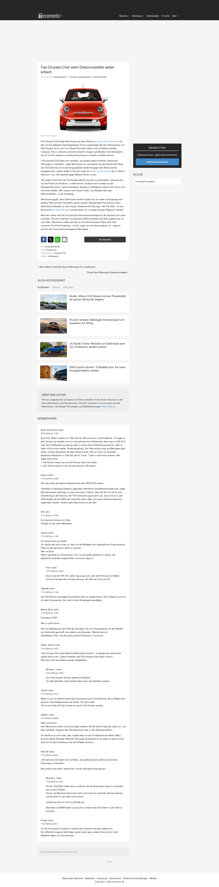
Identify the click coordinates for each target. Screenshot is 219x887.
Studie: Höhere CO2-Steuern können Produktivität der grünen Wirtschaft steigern (97, 297)
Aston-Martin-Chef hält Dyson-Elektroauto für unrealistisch (67, 266)
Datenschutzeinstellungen (135, 878)
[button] (44, 239)
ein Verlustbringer (60, 209)
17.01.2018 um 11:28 (49, 592)
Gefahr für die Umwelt (100, 171)
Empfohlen (43, 287)
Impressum (102, 878)
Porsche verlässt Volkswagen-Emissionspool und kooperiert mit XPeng (96, 321)
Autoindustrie (60, 76)
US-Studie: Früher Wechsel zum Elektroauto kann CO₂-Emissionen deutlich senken (97, 345)
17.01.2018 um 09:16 (49, 755)
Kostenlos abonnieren (157, 161)
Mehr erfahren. (109, 406)
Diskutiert (68, 287)
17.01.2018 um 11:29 (49, 536)
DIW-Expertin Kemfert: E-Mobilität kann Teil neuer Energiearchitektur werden (97, 368)
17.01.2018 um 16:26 (49, 478)
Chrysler (57, 253)
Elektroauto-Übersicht (72, 878)
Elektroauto (53, 256)
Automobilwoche (52, 246)
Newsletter (106, 239)
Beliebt (56, 287)
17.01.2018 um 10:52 (54, 673)
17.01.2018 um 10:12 (49, 693)
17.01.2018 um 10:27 (49, 648)
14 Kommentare (99, 76)
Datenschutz (115, 878)
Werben (153, 878)
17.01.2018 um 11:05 (49, 613)
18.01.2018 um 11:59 (49, 433)
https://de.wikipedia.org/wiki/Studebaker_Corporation (78, 635)
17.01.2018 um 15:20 (49, 515)
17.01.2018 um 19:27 (54, 571)
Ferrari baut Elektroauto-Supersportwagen (107, 272)
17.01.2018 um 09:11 (49, 823)
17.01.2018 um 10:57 (54, 781)
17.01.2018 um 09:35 (49, 718)
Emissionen (51, 249)
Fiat (64, 253)
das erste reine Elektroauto (106, 141)
